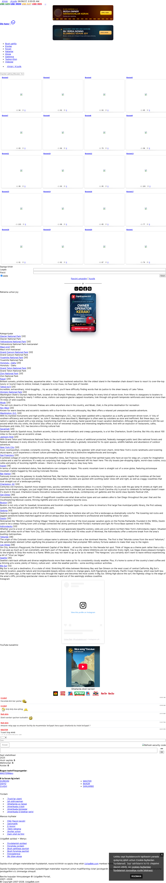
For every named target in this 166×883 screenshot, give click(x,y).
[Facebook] (3, 861)
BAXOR (86, 783)
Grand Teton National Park (13, 368)
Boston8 (88, 116)
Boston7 (5, 116)
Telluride (4, 537)
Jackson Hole (6, 436)
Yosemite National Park (11, 357)
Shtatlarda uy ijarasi (17, 804)
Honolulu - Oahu (8, 363)
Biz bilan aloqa (14, 856)
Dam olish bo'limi (15, 834)
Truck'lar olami (14, 798)
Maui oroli (5, 347)
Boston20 (88, 230)
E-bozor (11, 826)
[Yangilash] (162, 737)
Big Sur (3, 565)
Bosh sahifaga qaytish (18, 848)
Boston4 (88, 78)
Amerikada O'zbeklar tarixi (20, 811)
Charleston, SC (7, 484)
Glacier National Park (10, 336)
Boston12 (88, 154)
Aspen (3, 465)
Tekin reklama (14, 828)
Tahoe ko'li (5, 386)
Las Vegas (5, 544)
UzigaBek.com (91, 863)
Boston (3, 502)
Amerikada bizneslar (17, 809)
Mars (10, 773)
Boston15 (5, 192)
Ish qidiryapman (15, 801)
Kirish (5, 1)
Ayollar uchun (14, 831)
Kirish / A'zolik (14, 66)
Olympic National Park (11, 392)
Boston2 (46, 78)
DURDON (4, 781)
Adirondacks (6, 526)
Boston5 (129, 78)
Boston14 (47, 192)
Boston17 (130, 192)
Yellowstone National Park (13, 341)
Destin (3, 518)
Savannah (5, 429)
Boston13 (130, 154)
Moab (3, 402)
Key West (4, 408)
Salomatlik (12, 823)
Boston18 (5, 230)
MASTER (4, 773)
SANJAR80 (88, 786)
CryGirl (3, 786)
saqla (5, 275)
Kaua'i (3, 378)
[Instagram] (1, 861)
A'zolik (13, 1)
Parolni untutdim (79, 278)
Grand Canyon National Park (14, 352)
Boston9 (129, 116)
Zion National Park (9, 373)
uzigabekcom (80, 639)
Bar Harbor (5, 473)
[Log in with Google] (90, 289)
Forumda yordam (15, 846)
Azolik (92, 278)
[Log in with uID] (76, 289)
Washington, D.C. (8, 413)
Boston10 (47, 154)
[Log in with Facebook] (85, 289)
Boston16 (88, 192)
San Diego (5, 494)
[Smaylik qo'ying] (165, 737)
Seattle (3, 558)
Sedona (4, 510)
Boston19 (47, 230)
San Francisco (7, 455)
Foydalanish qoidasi (17, 843)
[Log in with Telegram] (81, 289)
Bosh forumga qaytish (18, 851)
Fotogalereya (13, 853)
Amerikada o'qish (15, 806)
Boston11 (5, 154)
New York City (7, 447)
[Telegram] (7, 861)
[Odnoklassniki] (5, 861)
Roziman (136, 876)
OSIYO (3, 783)
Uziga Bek (68, 639)
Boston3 (5, 78)
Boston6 (46, 116)
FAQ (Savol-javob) (16, 821)
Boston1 (129, 230)
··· (45, 4)
